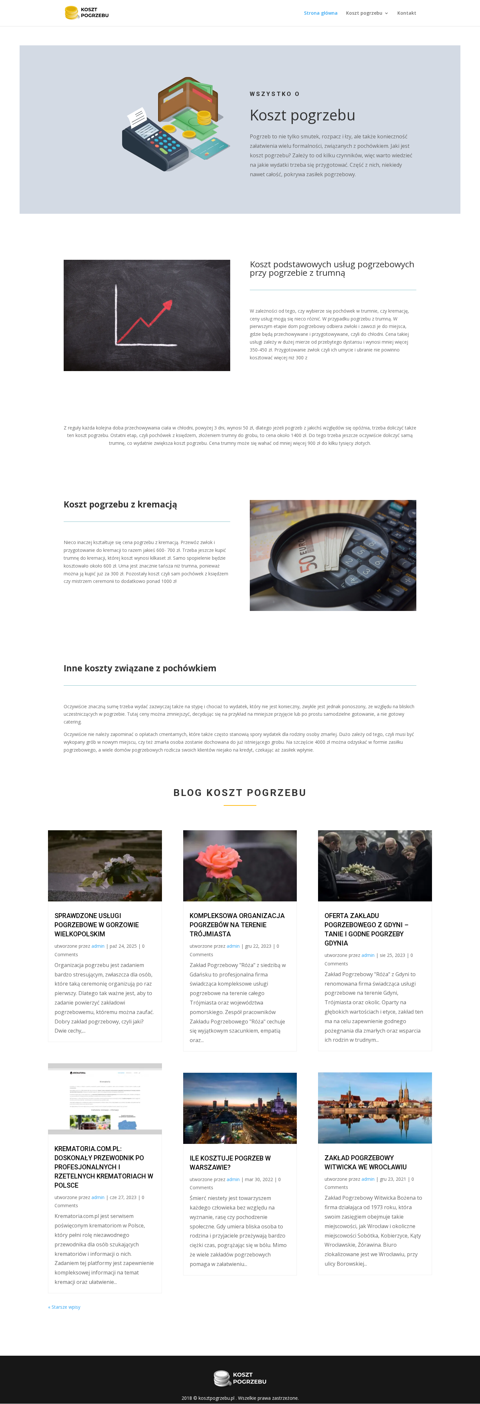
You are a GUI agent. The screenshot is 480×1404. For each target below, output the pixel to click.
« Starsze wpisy (64, 1307)
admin (97, 946)
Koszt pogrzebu (364, 13)
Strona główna (321, 13)
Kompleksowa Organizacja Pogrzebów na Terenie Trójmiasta (237, 925)
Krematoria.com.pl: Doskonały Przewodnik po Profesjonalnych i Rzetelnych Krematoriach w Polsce (104, 1167)
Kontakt (406, 13)
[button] (13, 1391)
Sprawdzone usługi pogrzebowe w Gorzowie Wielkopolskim (97, 925)
